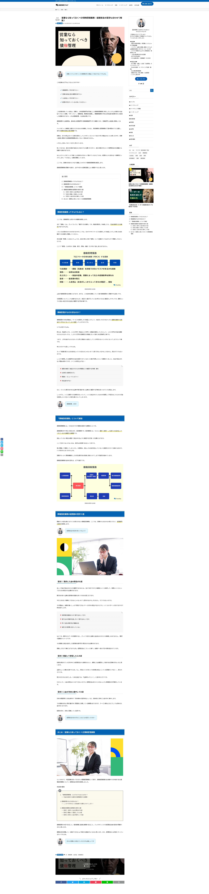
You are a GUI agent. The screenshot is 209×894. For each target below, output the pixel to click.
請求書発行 (80, 854)
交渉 (140, 153)
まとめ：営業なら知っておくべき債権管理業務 (77, 199)
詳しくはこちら (141, 79)
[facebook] (139, 83)
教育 (145, 155)
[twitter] (141, 83)
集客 (138, 158)
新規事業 (132, 119)
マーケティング (134, 105)
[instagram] (143, 83)
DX (66, 854)
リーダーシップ (134, 112)
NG (133, 150)
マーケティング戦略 (135, 108)
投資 (141, 155)
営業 (58, 23)
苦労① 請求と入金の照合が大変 (74, 192)
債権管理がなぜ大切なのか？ (72, 184)
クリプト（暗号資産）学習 (142, 150)
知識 (61, 23)
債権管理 (70, 854)
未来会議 (132, 125)
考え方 (132, 136)
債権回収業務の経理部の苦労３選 (73, 190)
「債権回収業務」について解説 (73, 187)
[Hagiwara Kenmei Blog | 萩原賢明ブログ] (62, 5)
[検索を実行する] (151, 90)
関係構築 (132, 139)
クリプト (132, 102)
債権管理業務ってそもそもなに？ (73, 181)
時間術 (132, 122)
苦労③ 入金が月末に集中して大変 (75, 196)
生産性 (132, 129)
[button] (61, 882)
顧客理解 (143, 158)
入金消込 (75, 854)
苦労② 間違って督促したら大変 (74, 194)
